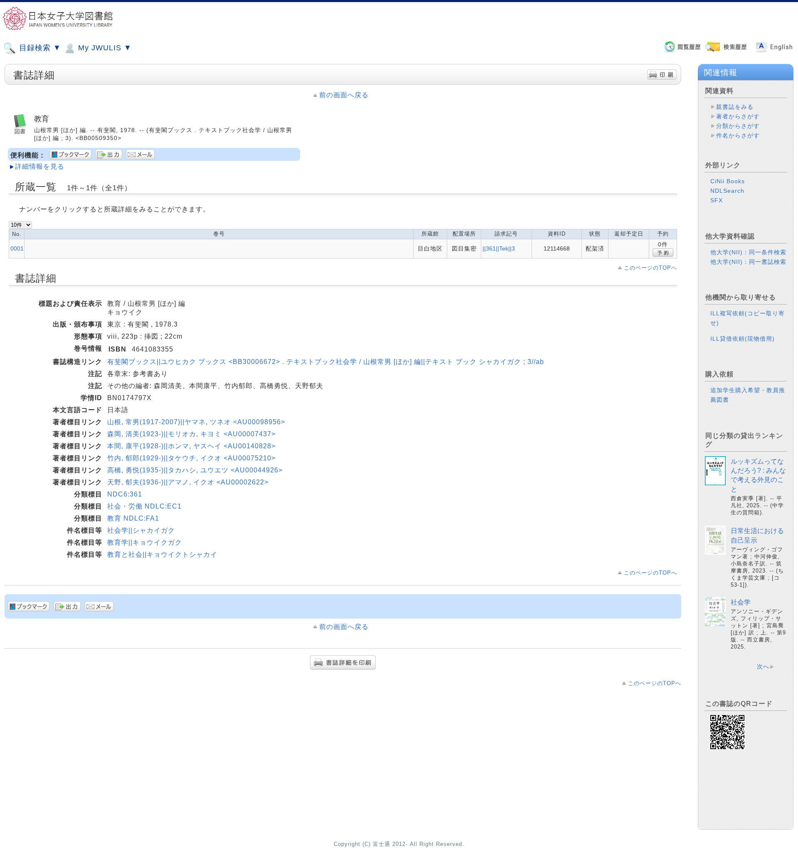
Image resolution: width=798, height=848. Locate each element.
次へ (763, 666)
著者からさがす (738, 116)
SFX (716, 200)
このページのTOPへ (650, 268)
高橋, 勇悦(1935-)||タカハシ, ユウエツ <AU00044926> (195, 470)
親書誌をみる (735, 106)
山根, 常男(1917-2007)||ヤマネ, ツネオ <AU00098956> (196, 421)
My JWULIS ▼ (104, 48)
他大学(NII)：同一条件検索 (748, 252)
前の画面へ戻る (344, 94)
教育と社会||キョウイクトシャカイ (162, 554)
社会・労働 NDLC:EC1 (144, 506)
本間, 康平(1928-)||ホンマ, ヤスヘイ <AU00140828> (191, 446)
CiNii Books (727, 181)
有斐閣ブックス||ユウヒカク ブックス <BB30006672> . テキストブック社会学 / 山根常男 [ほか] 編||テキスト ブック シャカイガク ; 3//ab (325, 361)
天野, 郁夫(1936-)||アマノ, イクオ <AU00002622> (187, 482)
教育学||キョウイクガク (144, 542)
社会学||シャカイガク (141, 530)
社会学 (741, 602)
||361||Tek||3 (499, 248)
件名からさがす (738, 135)
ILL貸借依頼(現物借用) (742, 338)
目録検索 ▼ (39, 48)
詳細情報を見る (39, 166)
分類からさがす (738, 126)
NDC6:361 (124, 494)
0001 (17, 248)
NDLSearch (727, 190)
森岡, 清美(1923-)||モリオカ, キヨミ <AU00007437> (191, 434)
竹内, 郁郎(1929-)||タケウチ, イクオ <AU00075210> (191, 458)
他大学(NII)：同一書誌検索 (748, 261)
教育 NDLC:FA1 (133, 518)
